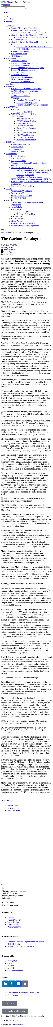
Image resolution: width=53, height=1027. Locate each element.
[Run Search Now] (26, 8)
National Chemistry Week (26, 102)
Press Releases (17, 147)
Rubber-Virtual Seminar (26, 140)
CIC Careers (16, 56)
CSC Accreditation (19, 40)
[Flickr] (18, 984)
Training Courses (18, 72)
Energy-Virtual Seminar (26, 128)
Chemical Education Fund (22, 51)
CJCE (9, 963)
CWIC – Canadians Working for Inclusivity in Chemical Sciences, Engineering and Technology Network (34, 172)
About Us (10, 26)
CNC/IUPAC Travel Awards (23, 223)
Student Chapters (18, 156)
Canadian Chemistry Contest (28, 100)
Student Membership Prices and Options (27, 68)
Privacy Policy (12, 1020)
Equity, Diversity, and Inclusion (24, 28)
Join (8, 17)
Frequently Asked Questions (22, 81)
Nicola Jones (8, 254)
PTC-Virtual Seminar (25, 137)
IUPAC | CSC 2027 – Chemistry (24, 91)
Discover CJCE (17, 193)
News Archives (17, 151)
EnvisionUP (19, 1025)
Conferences (11, 86)
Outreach (15, 98)
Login (8, 12)
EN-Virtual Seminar (24, 126)
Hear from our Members (21, 79)
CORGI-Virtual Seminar (26, 121)
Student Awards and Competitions (25, 226)
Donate (9, 21)
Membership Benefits (20, 65)
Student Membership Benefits (23, 70)
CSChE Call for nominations (28, 49)
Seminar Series (17, 116)
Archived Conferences (20, 93)
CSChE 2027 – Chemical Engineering (26, 88)
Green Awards (17, 221)
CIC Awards (16, 209)
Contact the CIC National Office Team (23, 993)
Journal (9, 188)
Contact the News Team (21, 144)
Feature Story (8, 252)
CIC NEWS (11, 142)
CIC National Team (19, 54)
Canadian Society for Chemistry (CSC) (27, 35)
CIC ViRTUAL (12, 107)
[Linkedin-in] (5, 984)
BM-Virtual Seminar (24, 119)
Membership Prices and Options (24, 63)
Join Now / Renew (19, 61)
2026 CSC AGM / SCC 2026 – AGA (31, 37)
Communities (11, 154)
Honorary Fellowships (25, 214)
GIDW (19, 130)
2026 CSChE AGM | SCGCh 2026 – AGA (34, 47)
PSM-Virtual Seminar (25, 135)
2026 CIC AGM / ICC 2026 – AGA (31, 33)
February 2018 (9, 250)
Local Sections (17, 158)
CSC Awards (16, 216)
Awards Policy (17, 207)
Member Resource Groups (22, 167)
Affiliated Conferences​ (20, 95)
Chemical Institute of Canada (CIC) (25, 30)
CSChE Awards (17, 219)
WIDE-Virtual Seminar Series (23, 114)
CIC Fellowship (22, 212)
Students (10, 917)
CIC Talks (15, 109)
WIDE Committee (14, 927)
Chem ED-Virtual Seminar (27, 123)
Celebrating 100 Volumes (21, 191)
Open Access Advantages (21, 195)
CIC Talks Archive (24, 112)
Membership (11, 58)
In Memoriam (16, 149)
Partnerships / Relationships (22, 186)
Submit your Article (19, 198)
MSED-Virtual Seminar (26, 133)
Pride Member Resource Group (29, 177)
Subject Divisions (18, 161)
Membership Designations (22, 77)
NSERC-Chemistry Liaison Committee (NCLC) (31, 179)
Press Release (13, 806)
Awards (9, 200)
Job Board (10, 19)
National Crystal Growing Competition (32, 105)
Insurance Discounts (19, 74)
